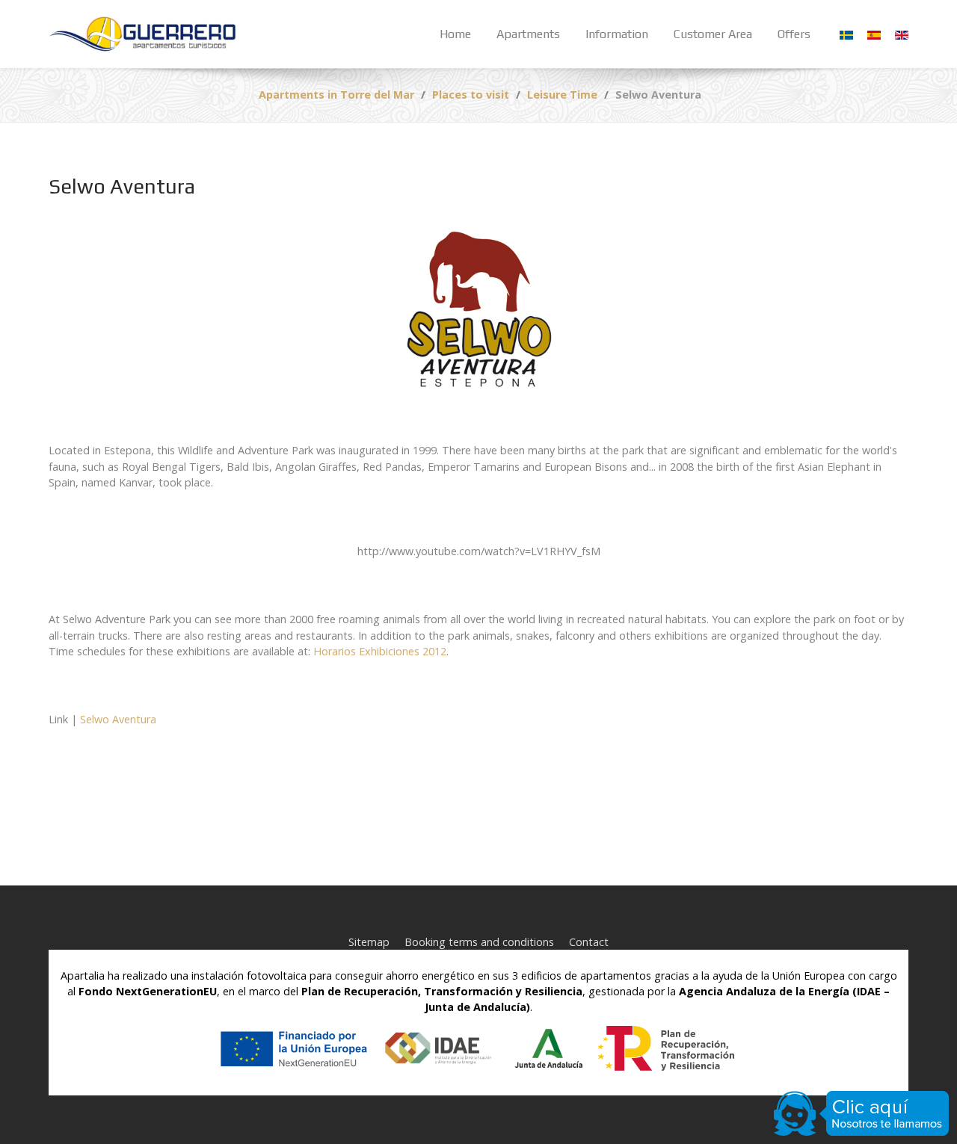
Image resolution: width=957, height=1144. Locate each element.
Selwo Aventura (118, 719)
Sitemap (369, 942)
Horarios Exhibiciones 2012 (379, 651)
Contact (589, 942)
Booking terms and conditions (479, 942)
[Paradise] (142, 34)
